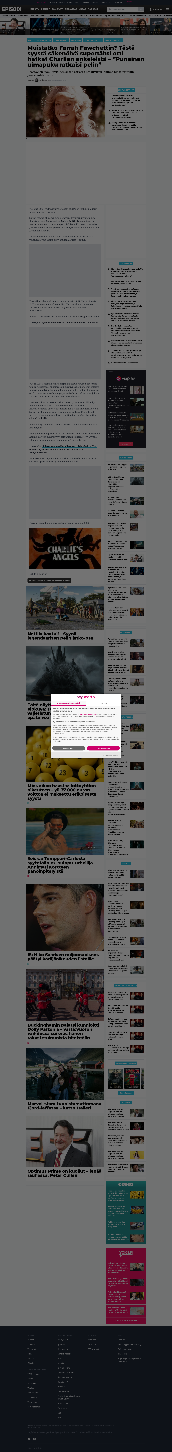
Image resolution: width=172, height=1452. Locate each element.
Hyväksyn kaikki (103, 748)
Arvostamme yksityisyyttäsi (68, 703)
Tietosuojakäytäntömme (111, 755)
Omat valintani (68, 748)
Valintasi (103, 703)
